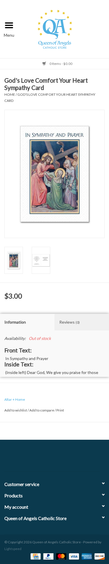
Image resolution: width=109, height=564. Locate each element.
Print (60, 410)
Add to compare (42, 410)
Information (15, 322)
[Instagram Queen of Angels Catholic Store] (75, 457)
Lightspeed (13, 549)
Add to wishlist (15, 410)
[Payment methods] (34, 556)
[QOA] (63, 28)
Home (9, 94)
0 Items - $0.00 (60, 63)
